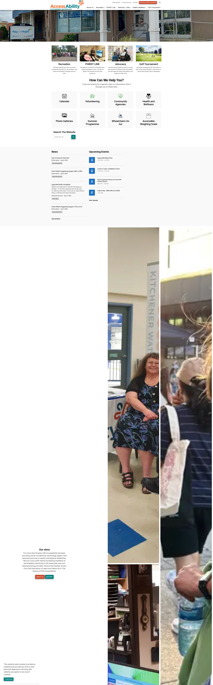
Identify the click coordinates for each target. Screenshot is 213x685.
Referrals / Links (124, 7)
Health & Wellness (139, 7)
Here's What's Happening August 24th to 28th (67, 171)
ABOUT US (39, 577)
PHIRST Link (110, 7)
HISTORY (49, 577)
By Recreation (55, 160)
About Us (90, 7)
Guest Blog (55, 198)
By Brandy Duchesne (57, 195)
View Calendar (93, 200)
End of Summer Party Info (60, 158)
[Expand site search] (159, 2)
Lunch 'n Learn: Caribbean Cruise (108, 169)
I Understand (8, 679)
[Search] (73, 137)
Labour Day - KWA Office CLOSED (108, 190)
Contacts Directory (126, 2)
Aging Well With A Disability (61, 184)
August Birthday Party (104, 158)
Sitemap (135, 2)
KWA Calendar (116, 2)
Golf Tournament (154, 7)
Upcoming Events (57, 163)
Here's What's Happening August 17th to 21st (67, 207)
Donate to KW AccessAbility (148, 2)
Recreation (100, 7)
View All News (56, 219)
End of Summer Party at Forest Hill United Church (109, 180)
